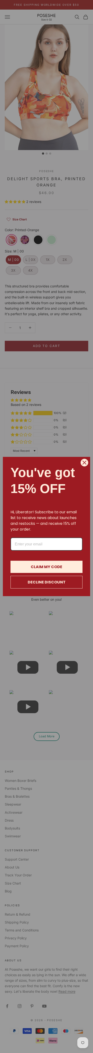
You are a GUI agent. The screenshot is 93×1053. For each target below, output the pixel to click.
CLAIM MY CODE (46, 567)
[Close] (84, 462)
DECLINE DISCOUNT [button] (47, 582)
